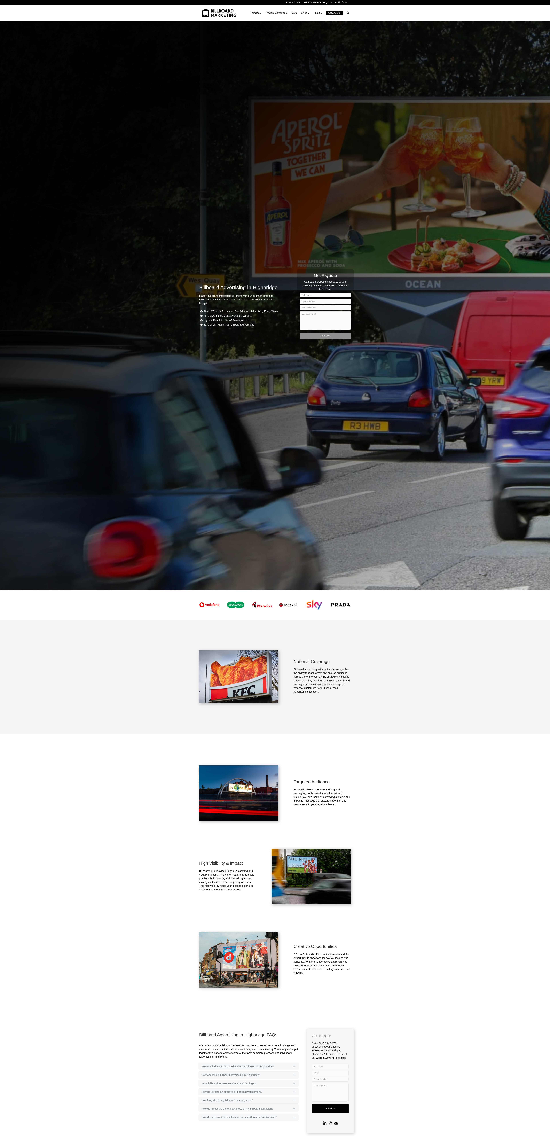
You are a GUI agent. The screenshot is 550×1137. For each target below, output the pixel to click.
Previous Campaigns (276, 13)
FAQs (294, 13)
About (317, 13)
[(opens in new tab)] (209, 604)
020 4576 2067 (293, 2)
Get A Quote (334, 13)
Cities (304, 13)
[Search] (346, 13)
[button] (325, 336)
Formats (254, 13)
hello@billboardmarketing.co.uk (318, 2)
